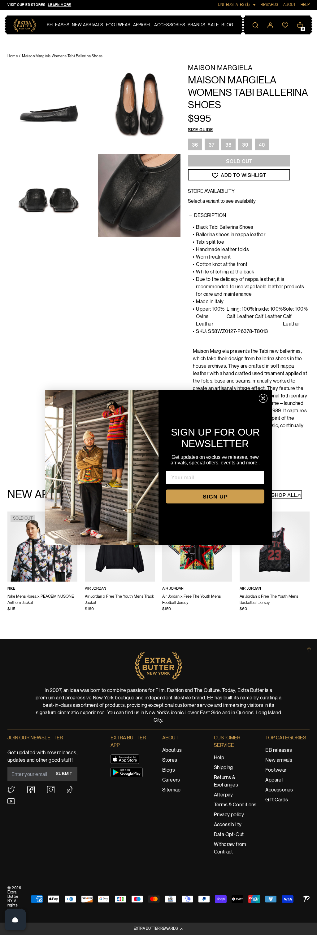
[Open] (15, 919)
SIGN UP (215, 497)
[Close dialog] (263, 398)
